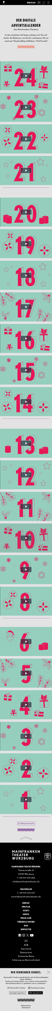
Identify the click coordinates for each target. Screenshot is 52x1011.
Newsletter (26, 929)
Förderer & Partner (26, 921)
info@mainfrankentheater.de (26, 881)
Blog (26, 925)
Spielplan (31, 3)
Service (26, 914)
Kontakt (26, 902)
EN (39, 3)
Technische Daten (26, 956)
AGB (26, 944)
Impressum (26, 1007)
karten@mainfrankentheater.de (26, 896)
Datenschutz (26, 1005)
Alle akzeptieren (35, 993)
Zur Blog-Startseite (26, 823)
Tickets (26, 910)
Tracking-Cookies (38, 988)
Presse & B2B (26, 918)
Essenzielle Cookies (17, 988)
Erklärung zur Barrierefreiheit (26, 960)
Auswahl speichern (17, 993)
